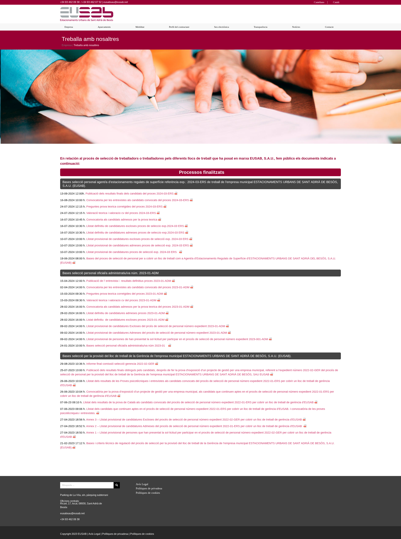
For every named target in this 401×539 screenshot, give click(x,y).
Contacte (329, 27)
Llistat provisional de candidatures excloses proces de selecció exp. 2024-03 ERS (137, 239)
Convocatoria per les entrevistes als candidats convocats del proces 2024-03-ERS (138, 200)
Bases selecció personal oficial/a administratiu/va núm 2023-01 (126, 345)
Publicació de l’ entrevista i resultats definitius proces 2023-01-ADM (128, 280)
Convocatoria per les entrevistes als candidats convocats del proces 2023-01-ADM (137, 287)
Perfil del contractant (179, 27)
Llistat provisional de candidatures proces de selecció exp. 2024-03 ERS (131, 252)
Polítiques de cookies (148, 492)
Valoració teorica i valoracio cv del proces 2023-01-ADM (121, 300)
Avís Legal (142, 484)
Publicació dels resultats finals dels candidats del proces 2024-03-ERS (130, 193)
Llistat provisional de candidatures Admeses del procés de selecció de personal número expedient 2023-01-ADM (156, 332)
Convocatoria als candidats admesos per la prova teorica (121, 219)
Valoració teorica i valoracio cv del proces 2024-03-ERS (121, 213)
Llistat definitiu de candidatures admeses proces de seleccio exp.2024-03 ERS (135, 232)
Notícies (296, 27)
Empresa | (67, 45)
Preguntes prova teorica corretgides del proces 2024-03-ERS (124, 206)
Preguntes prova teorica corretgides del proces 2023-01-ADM (124, 293)
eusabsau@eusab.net (115, 2)
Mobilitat (139, 27)
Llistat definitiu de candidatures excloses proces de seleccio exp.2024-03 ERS (135, 226)
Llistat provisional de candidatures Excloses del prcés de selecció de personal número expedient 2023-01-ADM (155, 326)
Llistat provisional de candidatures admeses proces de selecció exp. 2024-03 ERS (138, 245)
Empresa (69, 27)
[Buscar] (117, 485)
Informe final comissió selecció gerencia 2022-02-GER (120, 363)
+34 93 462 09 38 (70, 2)
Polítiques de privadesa (149, 488)
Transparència (260, 27)
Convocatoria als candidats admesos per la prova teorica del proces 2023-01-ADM (137, 306)
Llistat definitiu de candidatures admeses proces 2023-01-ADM (125, 313)
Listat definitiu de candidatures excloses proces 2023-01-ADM (125, 319)
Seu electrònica (221, 27)
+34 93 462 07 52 (92, 2)
